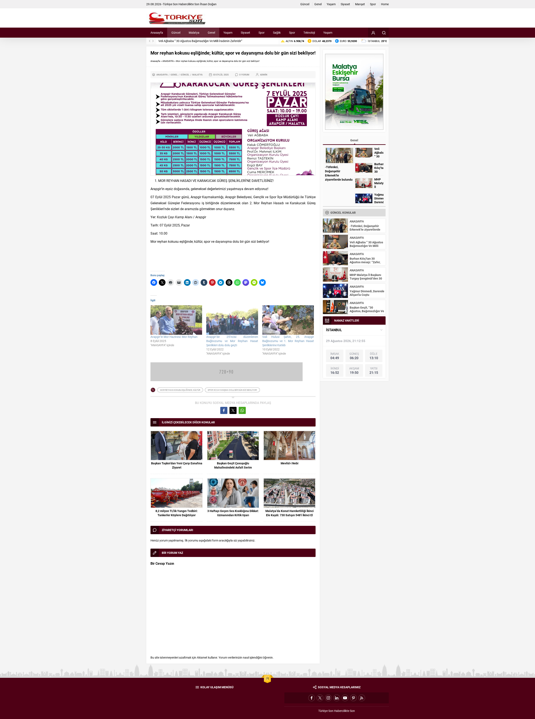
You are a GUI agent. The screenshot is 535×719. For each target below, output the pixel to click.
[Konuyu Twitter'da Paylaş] (233, 410)
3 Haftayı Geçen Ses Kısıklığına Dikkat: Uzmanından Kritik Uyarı (233, 513)
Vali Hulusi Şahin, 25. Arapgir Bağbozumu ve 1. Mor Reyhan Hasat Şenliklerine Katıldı (288, 341)
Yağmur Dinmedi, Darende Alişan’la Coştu (378, 202)
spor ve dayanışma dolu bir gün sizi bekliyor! (232, 389)
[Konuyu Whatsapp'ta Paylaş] (242, 410)
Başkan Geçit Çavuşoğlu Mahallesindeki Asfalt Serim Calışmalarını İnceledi (233, 467)
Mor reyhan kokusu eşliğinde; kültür (180, 389)
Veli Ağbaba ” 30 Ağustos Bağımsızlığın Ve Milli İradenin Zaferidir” (200, 41)
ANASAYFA (168, 61)
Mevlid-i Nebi (289, 463)
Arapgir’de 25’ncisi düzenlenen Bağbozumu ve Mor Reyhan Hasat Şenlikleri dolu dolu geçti (232, 341)
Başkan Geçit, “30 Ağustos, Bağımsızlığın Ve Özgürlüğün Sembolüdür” (367, 311)
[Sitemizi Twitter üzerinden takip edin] (320, 698)
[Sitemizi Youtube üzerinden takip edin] (345, 698)
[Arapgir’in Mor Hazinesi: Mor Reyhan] (176, 320)
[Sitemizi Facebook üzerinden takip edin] (311, 698)
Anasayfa (155, 61)
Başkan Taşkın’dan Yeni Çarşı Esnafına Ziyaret (176, 465)
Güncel (185, 74)
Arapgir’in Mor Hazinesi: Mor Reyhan (173, 337)
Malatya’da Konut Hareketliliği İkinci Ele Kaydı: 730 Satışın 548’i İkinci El (289, 513)
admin (263, 74)
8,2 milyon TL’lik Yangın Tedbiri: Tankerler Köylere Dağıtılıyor (176, 513)
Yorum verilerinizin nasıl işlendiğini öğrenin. (246, 657)
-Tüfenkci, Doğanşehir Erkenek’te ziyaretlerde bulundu (339, 173)
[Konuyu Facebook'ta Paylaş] (223, 410)
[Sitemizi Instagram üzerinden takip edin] (328, 698)
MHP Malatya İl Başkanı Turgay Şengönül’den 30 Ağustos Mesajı (366, 278)
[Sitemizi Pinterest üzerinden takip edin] (353, 698)
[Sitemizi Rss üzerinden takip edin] (362, 698)
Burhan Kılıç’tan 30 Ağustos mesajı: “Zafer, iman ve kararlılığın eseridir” (365, 264)
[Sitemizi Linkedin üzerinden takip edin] (337, 698)
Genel (174, 74)
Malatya (197, 74)
